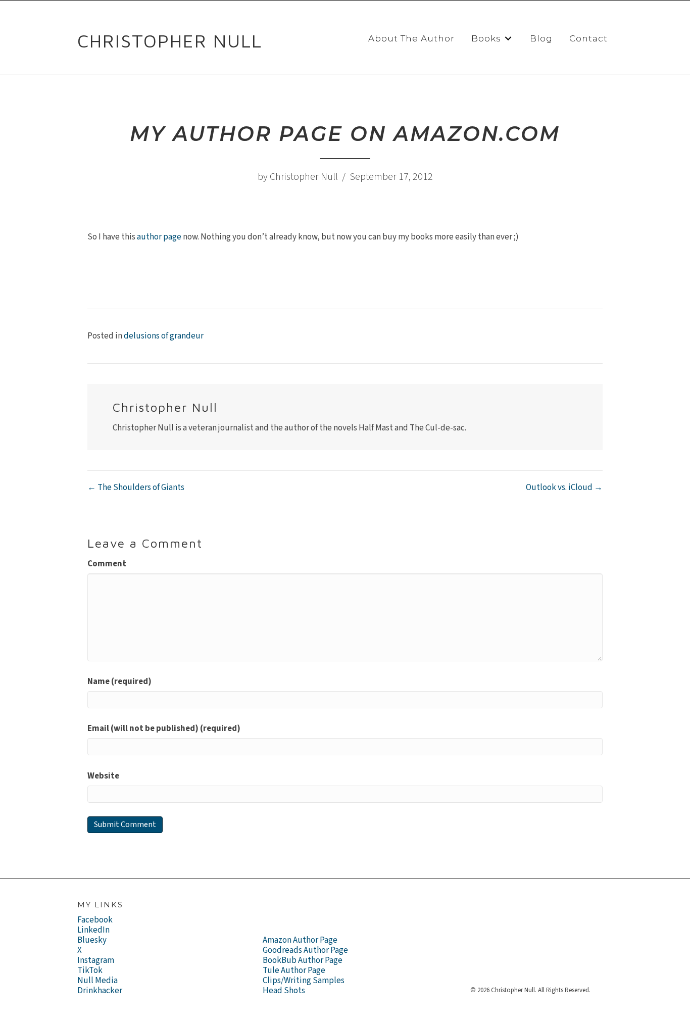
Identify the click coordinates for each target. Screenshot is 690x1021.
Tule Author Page (294, 970)
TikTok (90, 970)
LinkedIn (93, 930)
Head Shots (284, 991)
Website (103, 776)
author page (159, 237)
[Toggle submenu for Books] (508, 38)
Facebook (95, 920)
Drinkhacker (99, 991)
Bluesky (92, 940)
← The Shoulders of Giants (135, 487)
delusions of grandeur (164, 336)
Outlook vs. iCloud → (564, 487)
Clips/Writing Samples (303, 981)
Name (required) (119, 681)
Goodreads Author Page (305, 950)
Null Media (97, 981)
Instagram (95, 960)
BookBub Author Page (302, 960)
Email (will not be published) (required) (163, 728)
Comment (106, 564)
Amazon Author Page (300, 940)
